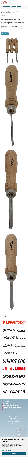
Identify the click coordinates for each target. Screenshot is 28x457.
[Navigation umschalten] (25, 2)
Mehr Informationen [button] (6, 450)
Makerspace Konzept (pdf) (10, 405)
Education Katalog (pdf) (9, 409)
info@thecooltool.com (15, 423)
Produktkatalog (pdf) (8, 403)
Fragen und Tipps (21, 428)
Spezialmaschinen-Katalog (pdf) (11, 407)
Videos (18, 431)
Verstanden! (14, 453)
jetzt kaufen (5, 33)
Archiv (18, 434)
